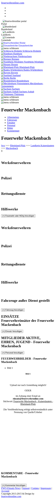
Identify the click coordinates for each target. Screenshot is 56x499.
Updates (35, 488)
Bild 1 (11, 368)
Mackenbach (12, 148)
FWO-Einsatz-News (10, 488)
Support (26, 488)
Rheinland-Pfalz (17, 145)
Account (5, 491)
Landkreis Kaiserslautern (42, 145)
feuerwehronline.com (12, 2)
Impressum (46, 488)
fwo (3, 145)
